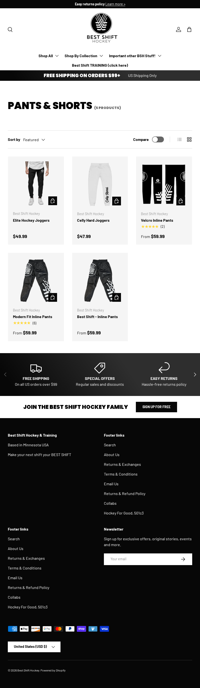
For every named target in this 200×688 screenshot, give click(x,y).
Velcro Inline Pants (157, 220)
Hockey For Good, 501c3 (124, 513)
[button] (189, 29)
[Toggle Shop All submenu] (57, 56)
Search (110, 444)
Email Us (111, 483)
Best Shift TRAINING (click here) (100, 65)
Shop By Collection (81, 55)
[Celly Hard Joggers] (100, 184)
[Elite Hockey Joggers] (36, 184)
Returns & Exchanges (122, 464)
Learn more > (115, 4)
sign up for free (156, 407)
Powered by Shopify (53, 670)
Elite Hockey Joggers (31, 220)
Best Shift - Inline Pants (97, 316)
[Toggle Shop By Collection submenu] (101, 56)
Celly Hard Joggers (93, 220)
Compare (141, 139)
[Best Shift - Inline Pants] (100, 281)
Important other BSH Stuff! (132, 55)
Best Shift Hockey (28, 670)
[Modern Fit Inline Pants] (36, 281)
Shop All (46, 55)
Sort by (14, 139)
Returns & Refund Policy (124, 493)
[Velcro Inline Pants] (164, 184)
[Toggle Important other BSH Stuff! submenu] (159, 56)
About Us (112, 454)
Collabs (110, 503)
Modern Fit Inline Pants (32, 316)
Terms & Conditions (121, 474)
